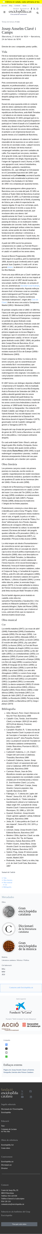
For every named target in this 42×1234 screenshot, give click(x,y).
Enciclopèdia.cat (7, 1162)
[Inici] (20, 11)
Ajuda (24, 5)
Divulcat (16, 9)
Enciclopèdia (6, 1112)
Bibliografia (7, 887)
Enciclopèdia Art (7, 1145)
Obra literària (7, 880)
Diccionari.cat (24, 9)
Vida (4, 878)
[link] (21, 987)
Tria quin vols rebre (19, 1224)
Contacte (17, 5)
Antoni (10, 267)
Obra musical (7, 882)
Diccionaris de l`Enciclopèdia (12, 1109)
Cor (6, 885)
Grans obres (5, 1148)
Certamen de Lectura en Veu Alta (9, 1130)
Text (2, 1126)
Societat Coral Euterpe (30, 286)
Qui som (4, 5)
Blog (10, 5)
